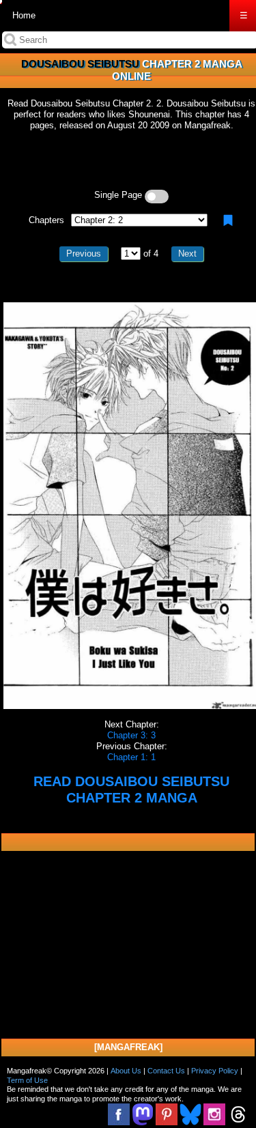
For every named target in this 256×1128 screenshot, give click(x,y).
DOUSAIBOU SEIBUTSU (80, 64)
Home (23, 15)
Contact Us (166, 1071)
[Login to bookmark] (228, 220)
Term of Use (27, 1080)
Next (187, 253)
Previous (83, 253)
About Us (126, 1071)
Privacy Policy (214, 1071)
